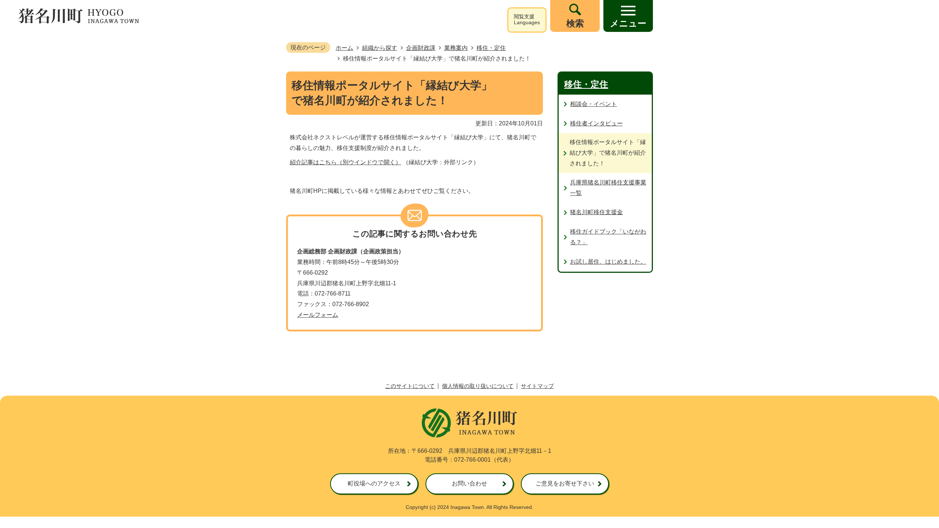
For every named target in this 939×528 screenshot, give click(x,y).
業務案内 (456, 48)
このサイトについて (410, 386)
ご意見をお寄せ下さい (565, 483)
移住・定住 (491, 48)
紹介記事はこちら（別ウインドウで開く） (345, 162)
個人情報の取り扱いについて (478, 386)
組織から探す (379, 48)
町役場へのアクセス (374, 483)
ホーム (344, 48)
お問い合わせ (469, 483)
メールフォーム (317, 315)
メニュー (628, 23)
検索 (575, 23)
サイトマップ (537, 386)
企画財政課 (420, 48)
